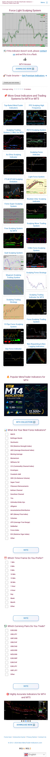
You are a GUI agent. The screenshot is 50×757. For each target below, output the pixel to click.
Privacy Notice (32, 737)
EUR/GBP (13, 658)
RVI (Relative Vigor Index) (19, 534)
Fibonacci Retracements (19, 486)
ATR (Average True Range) (20, 522)
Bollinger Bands (16, 438)
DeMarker (14, 526)
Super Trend (14, 482)
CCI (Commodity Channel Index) (22, 466)
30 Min (12, 582)
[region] (26, 711)
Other (12, 538)
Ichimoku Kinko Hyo (17, 502)
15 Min (12, 578)
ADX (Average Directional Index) (22, 450)
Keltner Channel (16, 490)
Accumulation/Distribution (20, 510)
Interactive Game (19, 737)
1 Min (12, 562)
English (32, 754)
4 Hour (12, 590)
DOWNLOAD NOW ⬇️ (25, 69)
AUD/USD (13, 650)
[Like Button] (25, 59)
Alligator (13, 506)
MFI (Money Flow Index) (19, 514)
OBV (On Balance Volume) (20, 478)
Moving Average (16, 454)
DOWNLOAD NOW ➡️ (26, 725)
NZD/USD (13, 654)
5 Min (12, 570)
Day (11, 594)
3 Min (12, 566)
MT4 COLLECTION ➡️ (25, 422)
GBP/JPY (13, 670)
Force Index (14, 530)
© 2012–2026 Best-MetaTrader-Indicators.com (25, 743)
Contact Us (42, 737)
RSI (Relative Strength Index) (21, 446)
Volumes (13, 518)
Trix (11, 498)
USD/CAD (13, 646)
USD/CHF (13, 642)
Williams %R (14, 462)
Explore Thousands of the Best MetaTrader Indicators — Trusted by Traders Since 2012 (17, 2)
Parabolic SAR (15, 474)
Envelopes (14, 470)
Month (12, 602)
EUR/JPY (13, 666)
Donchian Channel (17, 494)
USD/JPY (13, 634)
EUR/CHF (13, 662)
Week (12, 598)
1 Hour (12, 586)
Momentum (14, 458)
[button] (5, 710)
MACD (12, 434)
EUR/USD (13, 630)
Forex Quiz (8, 737)
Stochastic (14, 442)
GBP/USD (13, 638)
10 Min (12, 574)
